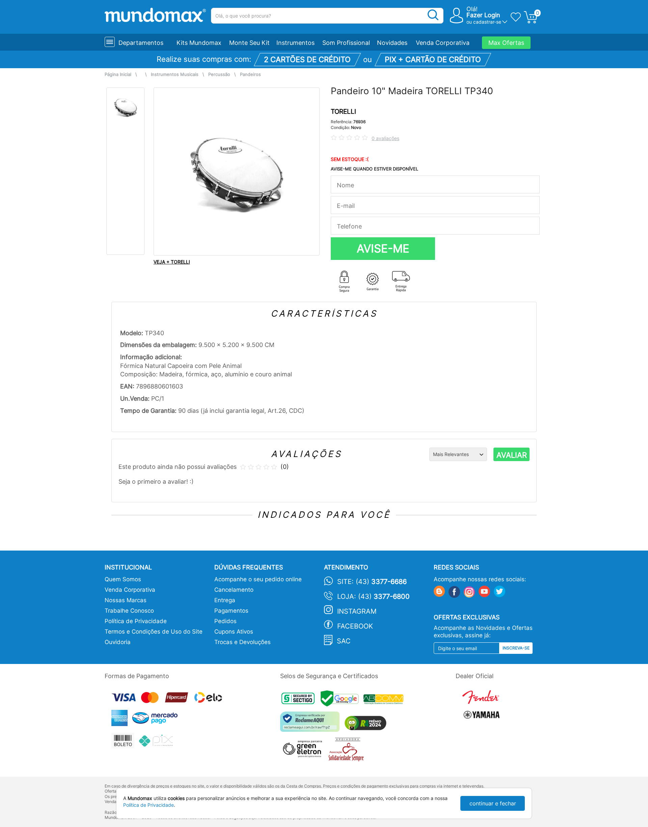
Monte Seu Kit (249, 42)
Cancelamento (233, 589)
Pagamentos (231, 610)
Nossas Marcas (125, 600)
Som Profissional (346, 42)
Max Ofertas (506, 42)
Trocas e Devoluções (242, 642)
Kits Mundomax (199, 42)
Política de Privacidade (136, 621)
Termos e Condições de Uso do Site (153, 631)
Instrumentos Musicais (174, 74)
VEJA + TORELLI (172, 262)
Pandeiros (250, 74)
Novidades (392, 42)
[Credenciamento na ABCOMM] (385, 700)
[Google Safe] (342, 700)
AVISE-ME (383, 248)
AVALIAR (511, 455)
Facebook (355, 626)
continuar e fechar (492, 803)
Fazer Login (483, 15)
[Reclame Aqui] (311, 724)
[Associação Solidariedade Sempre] (348, 751)
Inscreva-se (516, 647)
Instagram (357, 611)
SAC (344, 641)
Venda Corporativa (442, 42)
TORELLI (343, 111)
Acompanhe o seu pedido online (258, 579)
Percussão (219, 74)
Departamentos (140, 42)
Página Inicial (118, 74)
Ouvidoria (118, 642)
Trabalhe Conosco (129, 610)
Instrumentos (295, 42)
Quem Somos (123, 579)
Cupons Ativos (233, 631)
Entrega (224, 600)
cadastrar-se (487, 22)
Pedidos (225, 621)
